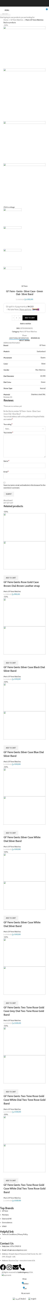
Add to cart (30, 318)
